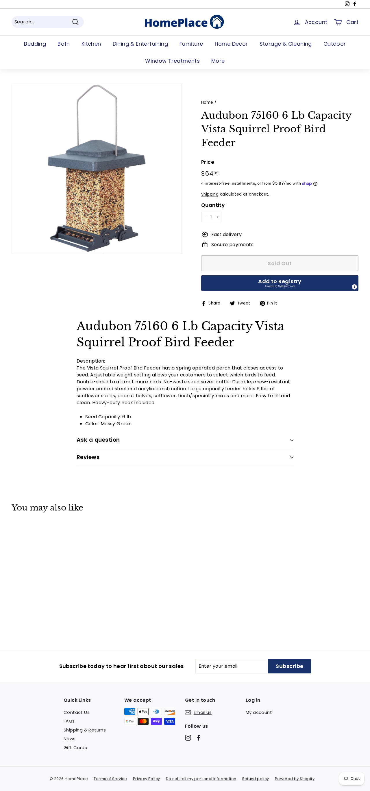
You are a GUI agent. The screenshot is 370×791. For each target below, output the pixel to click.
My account (259, 712)
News (70, 739)
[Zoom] (97, 169)
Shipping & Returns (85, 730)
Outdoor (334, 43)
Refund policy (255, 778)
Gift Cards (75, 747)
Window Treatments (172, 60)
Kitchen (91, 43)
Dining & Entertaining (140, 43)
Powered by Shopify (294, 778)
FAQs (69, 721)
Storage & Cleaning (286, 43)
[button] (279, 283)
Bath (64, 43)
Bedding (35, 43)
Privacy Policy (146, 778)
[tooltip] (354, 286)
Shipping (210, 194)
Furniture (191, 43)
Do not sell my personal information (201, 778)
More (218, 60)
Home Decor (231, 43)
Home (207, 102)
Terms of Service (110, 778)
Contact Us (77, 712)
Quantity (213, 205)
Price (207, 162)
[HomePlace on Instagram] (188, 737)
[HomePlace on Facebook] (198, 737)
